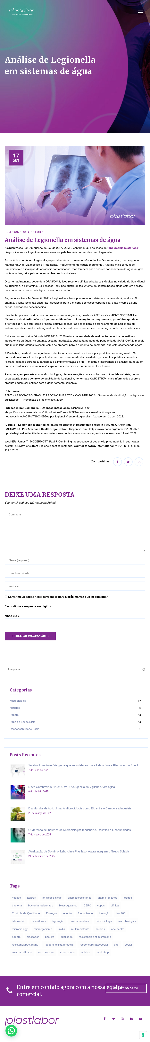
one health (117, 929)
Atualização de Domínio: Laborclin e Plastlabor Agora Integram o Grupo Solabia (78, 851)
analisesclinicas (52, 897)
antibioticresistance (79, 897)
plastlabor (33, 936)
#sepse (16, 897)
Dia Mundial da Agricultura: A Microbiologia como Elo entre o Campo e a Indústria (79, 808)
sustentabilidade (22, 952)
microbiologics (127, 921)
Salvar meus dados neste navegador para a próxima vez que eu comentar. (58, 596)
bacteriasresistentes (40, 905)
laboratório (18, 921)
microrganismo (43, 929)
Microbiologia (19, 232)
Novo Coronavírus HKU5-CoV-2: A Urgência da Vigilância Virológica (71, 786)
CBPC (87, 905)
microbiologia (104, 921)
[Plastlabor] (21, 11)
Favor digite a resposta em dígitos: (28, 606)
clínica (115, 905)
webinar (86, 952)
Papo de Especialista (23, 721)
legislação (58, 921)
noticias (100, 929)
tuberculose (67, 952)
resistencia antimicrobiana (95, 936)
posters (49, 936)
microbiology (20, 929)
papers (16, 936)
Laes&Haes (38, 921)
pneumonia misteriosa (123, 247)
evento (67, 913)
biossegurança (68, 905)
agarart (31, 897)
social (128, 944)
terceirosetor (46, 952)
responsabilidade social (59, 944)
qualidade (67, 936)
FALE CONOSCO (126, 988)
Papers (14, 714)
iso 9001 (121, 913)
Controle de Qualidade (26, 913)
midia (61, 929)
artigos (127, 897)
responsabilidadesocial (94, 944)
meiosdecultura (80, 921)
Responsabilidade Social (25, 728)
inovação (104, 913)
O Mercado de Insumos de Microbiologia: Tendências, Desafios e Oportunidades (79, 830)
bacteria (17, 905)
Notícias (37, 232)
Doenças (51, 913)
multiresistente (80, 929)
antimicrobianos (107, 897)
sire (116, 944)
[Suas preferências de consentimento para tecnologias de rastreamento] (143, 1035)
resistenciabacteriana (25, 944)
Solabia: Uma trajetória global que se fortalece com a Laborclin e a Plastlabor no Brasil (83, 765)
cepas (101, 905)
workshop (103, 952)
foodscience (85, 913)
